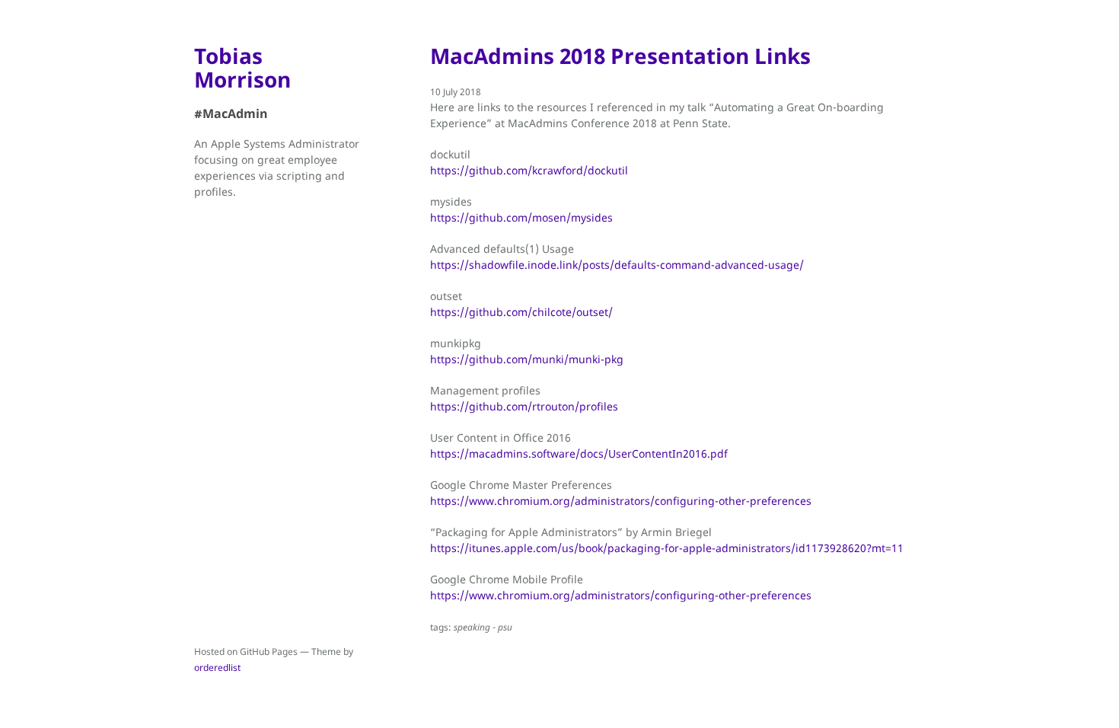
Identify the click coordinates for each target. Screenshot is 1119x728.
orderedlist (217, 667)
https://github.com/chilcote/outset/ (521, 312)
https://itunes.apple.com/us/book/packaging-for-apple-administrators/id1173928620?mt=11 (667, 548)
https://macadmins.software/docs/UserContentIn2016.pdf (579, 453)
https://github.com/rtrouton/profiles (524, 406)
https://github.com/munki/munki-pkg (526, 359)
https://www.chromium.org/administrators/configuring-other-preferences (620, 500)
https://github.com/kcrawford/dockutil (529, 170)
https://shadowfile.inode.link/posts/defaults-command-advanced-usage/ (617, 264)
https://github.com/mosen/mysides (521, 217)
